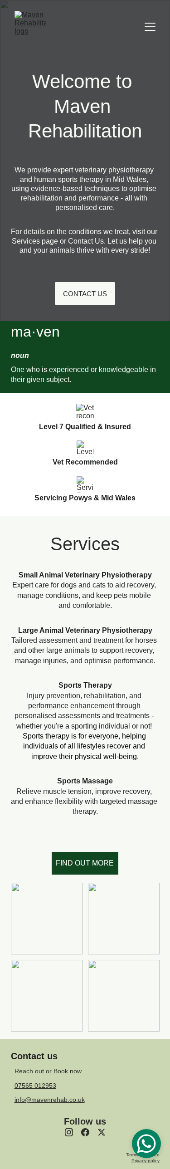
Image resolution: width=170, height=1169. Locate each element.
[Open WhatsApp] (146, 1143)
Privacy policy (145, 1160)
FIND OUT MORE (85, 863)
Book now (67, 1071)
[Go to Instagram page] (69, 1132)
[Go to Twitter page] (101, 1132)
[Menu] (150, 27)
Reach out (29, 1071)
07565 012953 (35, 1085)
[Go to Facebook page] (85, 1132)
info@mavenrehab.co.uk (50, 1099)
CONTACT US (85, 294)
